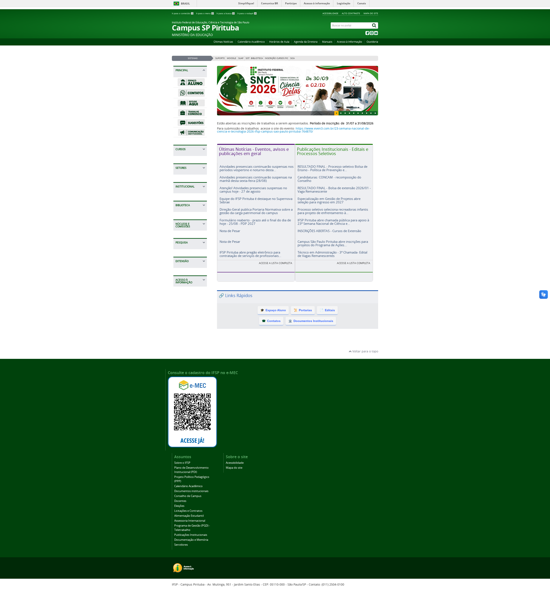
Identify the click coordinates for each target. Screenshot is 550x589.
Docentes (180, 513)
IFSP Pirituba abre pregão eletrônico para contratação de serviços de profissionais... (250, 266)
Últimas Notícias (223, 42)
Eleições (179, 518)
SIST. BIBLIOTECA (254, 58)
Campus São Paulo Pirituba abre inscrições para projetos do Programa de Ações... (333, 255)
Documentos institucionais (191, 503)
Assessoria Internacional (189, 533)
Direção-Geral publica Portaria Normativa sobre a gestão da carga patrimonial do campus (256, 223)
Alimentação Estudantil (189, 528)
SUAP (240, 58)
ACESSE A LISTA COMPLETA (275, 275)
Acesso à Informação (349, 42)
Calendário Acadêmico (251, 42)
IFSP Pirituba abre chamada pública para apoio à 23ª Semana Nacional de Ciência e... (333, 234)
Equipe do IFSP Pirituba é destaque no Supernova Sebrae (256, 212)
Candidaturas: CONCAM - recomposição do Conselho (329, 191)
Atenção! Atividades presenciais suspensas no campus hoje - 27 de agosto (253, 202)
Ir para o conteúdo (182, 13)
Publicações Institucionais (190, 547)
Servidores (181, 557)
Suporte (220, 58)
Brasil (185, 3)
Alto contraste (351, 13)
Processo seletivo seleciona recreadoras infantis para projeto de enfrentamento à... (333, 223)
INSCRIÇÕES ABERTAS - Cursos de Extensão (329, 243)
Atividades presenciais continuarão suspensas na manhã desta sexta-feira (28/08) (256, 191)
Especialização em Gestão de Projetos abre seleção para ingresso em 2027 (329, 212)
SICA (292, 58)
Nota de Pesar (230, 243)
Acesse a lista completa (353, 275)
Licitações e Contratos (188, 523)
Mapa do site (371, 13)
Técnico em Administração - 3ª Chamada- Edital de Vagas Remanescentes (332, 266)
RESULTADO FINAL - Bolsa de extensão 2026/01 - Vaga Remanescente (334, 202)
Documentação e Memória (191, 552)
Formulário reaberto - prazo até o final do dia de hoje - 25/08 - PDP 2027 (255, 234)
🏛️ (310, 333)
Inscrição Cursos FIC (276, 58)
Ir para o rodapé (246, 13)
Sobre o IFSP (182, 475)
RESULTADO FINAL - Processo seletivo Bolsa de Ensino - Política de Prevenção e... (332, 180)
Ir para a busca (225, 13)
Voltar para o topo (364, 364)
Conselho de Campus (187, 508)
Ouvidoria (372, 42)
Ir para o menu (204, 13)
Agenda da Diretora (306, 42)
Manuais (327, 42)
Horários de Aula (279, 42)
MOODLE (231, 58)
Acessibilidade (330, 13)
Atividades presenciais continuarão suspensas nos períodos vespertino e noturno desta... (256, 180)
